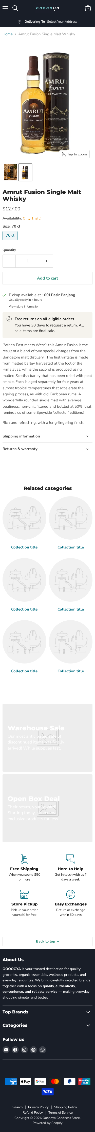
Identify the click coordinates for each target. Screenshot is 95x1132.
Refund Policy (33, 1112)
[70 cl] (11, 241)
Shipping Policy (65, 1107)
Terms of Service (60, 1112)
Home (8, 34)
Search (17, 1107)
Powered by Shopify (48, 1123)
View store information (24, 306)
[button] (10, 172)
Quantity (9, 250)
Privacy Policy (38, 1107)
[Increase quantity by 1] (46, 261)
